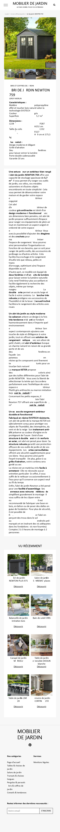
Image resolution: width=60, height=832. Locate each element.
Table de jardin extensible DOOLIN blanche (42, 661)
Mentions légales (41, 762)
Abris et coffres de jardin (17, 14)
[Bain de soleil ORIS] (41, 605)
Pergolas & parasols (16, 782)
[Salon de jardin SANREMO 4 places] (41, 565)
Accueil (6, 14)
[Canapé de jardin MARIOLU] (18, 645)
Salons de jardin (14, 772)
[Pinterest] (30, 745)
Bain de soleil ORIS (42, 618)
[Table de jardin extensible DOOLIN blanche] (41, 645)
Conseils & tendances (16, 793)
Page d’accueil (13, 762)
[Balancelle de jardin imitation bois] (18, 605)
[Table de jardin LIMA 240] (18, 685)
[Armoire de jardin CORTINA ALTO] (41, 685)
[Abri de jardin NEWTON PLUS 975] (18, 565)
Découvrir (18, 586)
